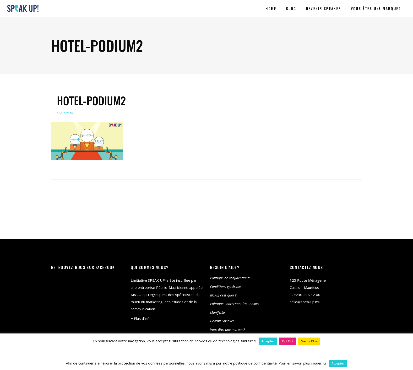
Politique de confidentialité (230, 278)
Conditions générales (225, 286)
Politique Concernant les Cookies (234, 303)
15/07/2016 (65, 113)
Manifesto (217, 312)
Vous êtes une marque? (227, 329)
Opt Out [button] (287, 341)
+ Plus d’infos (141, 318)
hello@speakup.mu (305, 301)
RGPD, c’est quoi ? (223, 295)
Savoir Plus (309, 341)
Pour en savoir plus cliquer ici (302, 363)
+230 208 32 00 (307, 294)
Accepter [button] (267, 341)
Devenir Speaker (222, 321)
